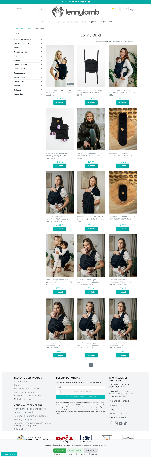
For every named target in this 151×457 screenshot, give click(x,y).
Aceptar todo (59, 450)
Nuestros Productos (22, 39)
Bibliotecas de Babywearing (28, 395)
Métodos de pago (23, 399)
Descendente (129, 42)
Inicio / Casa (18, 29)
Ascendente (117, 42)
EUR (123, 9)
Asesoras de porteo (24, 392)
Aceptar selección (75, 450)
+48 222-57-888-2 (116, 405)
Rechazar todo (91, 450)
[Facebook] (111, 423)
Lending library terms (25, 419)
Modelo (17, 60)
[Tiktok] (125, 423)
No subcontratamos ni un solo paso (75, 2)
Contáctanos (20, 381)
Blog (84, 22)
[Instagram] (116, 423)
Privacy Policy (21, 429)
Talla (16, 56)
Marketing (93, 454)
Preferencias (81, 454)
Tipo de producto (21, 43)
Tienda (41, 22)
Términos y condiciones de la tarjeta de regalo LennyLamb (32, 424)
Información (19, 77)
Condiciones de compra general (30, 408)
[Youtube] (120, 423)
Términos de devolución (26, 412)
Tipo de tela (19, 81)
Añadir (60, 102)
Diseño (17, 86)
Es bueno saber (53, 22)
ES (116, 9)
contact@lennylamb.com (119, 413)
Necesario (59, 454)
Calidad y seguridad (71, 22)
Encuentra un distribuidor (27, 388)
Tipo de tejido (20, 69)
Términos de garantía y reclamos (31, 415)
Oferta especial (20, 52)
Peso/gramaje (20, 73)
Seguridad (18, 94)
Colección (18, 90)
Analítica (70, 454)
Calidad (17, 48)
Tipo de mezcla (20, 65)
